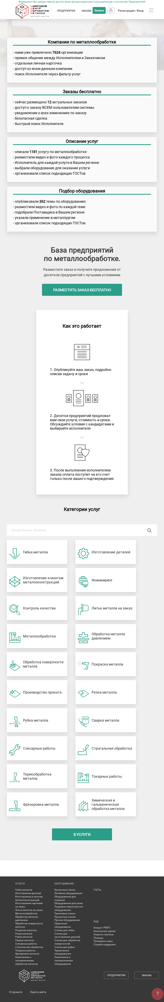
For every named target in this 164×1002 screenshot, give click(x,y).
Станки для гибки (64, 930)
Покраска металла (26, 930)
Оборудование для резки (68, 903)
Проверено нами (103, 941)
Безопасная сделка (105, 931)
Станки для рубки (64, 947)
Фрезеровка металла (27, 953)
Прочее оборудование (67, 920)
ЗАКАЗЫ (86, 10)
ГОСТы (97, 889)
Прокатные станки (65, 916)
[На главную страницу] (36, 18)
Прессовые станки (64, 913)
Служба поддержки (105, 944)
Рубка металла (23, 937)
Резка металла (23, 933)
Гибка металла (23, 889)
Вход (140, 10)
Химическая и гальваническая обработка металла (26, 960)
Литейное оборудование (68, 893)
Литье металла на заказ (29, 910)
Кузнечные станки (64, 889)
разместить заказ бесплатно (82, 290)
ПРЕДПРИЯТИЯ (66, 10)
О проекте (15, 992)
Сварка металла (24, 940)
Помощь (98, 938)
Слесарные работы (26, 943)
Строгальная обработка (29, 947)
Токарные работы (25, 950)
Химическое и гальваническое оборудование (63, 960)
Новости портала (104, 934)
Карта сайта (38, 992)
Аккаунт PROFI (102, 927)
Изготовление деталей (28, 893)
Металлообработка (26, 913)
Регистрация (126, 10)
